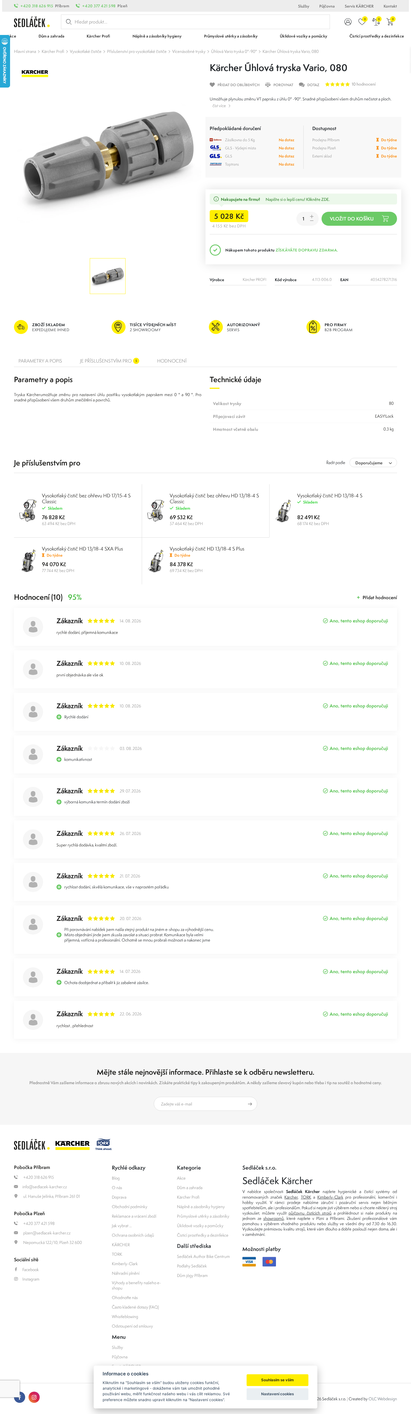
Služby (303, 6)
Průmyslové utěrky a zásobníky (203, 1216)
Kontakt (390, 6)
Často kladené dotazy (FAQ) (135, 1307)
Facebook (30, 1269)
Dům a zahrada (189, 1187)
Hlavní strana (25, 51)
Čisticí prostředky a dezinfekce (202, 1235)
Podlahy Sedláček (192, 1266)
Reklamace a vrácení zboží (134, 1216)
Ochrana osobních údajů (133, 1235)
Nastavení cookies (277, 1394)
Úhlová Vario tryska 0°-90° (234, 51)
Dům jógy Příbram (192, 1275)
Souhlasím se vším (277, 1380)
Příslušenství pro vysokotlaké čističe (137, 51)
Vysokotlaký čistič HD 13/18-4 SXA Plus (82, 548)
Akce (181, 1178)
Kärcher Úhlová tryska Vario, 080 (291, 51)
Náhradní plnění (126, 1273)
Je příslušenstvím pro (108, 361)
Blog (116, 1178)
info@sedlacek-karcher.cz (44, 1186)
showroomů (273, 1218)
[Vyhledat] (67, 22)
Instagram (30, 1279)
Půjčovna (327, 6)
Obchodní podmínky (129, 1206)
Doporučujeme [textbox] (368, 463)
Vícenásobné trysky (189, 51)
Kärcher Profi (53, 51)
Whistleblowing (125, 1316)
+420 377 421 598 (98, 5)
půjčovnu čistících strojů (310, 1213)
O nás (117, 1187)
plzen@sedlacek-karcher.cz (46, 1233)
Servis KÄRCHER (359, 6)
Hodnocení (171, 361)
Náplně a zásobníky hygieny (201, 1206)
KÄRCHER (121, 1244)
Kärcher (291, 1197)
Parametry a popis (40, 361)
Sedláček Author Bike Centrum (203, 1256)
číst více (219, 105)
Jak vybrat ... (122, 1225)
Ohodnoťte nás (125, 1297)
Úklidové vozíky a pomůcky (200, 1225)
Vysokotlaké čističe (85, 51)
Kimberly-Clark (125, 1263)
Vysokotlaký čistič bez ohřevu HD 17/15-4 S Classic (86, 498)
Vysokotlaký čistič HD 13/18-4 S (329, 495)
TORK (117, 1254)
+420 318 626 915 (36, 5)
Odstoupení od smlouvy (132, 1326)
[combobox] (373, 462)
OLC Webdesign (383, 1398)
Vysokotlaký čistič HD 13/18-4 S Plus (207, 548)
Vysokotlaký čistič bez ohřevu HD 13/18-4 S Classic (214, 498)
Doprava (119, 1197)
